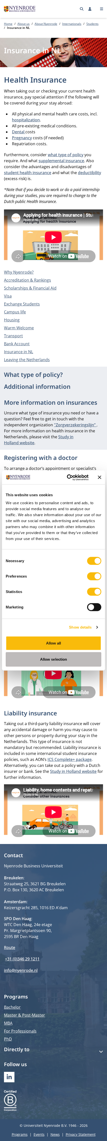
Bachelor (12, 1007)
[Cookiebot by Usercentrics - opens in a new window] (67, 477)
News (55, 1134)
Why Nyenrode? (19, 272)
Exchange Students (22, 304)
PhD (8, 1039)
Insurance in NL (18, 351)
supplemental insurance (61, 160)
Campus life (15, 312)
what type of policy (65, 154)
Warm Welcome (19, 328)
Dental (18, 132)
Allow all (53, 643)
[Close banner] (99, 477)
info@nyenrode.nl (21, 970)
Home (8, 24)
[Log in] (90, 9)
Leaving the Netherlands (27, 359)
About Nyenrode (46, 24)
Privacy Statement (81, 1134)
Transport (13, 336)
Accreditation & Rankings (27, 280)
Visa (8, 296)
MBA (8, 1023)
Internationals (71, 24)
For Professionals (20, 1031)
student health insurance (27, 172)
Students (92, 24)
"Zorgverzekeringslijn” (75, 425)
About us (23, 24)
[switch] (94, 576)
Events (39, 1134)
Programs (20, 1134)
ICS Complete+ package (70, 759)
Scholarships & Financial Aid (30, 288)
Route (9, 947)
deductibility (89, 172)
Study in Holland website (73, 771)
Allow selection (53, 659)
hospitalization (26, 120)
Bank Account (17, 344)
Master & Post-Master (24, 1015)
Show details (80, 627)
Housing (12, 320)
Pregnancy (22, 138)
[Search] (81, 9)
